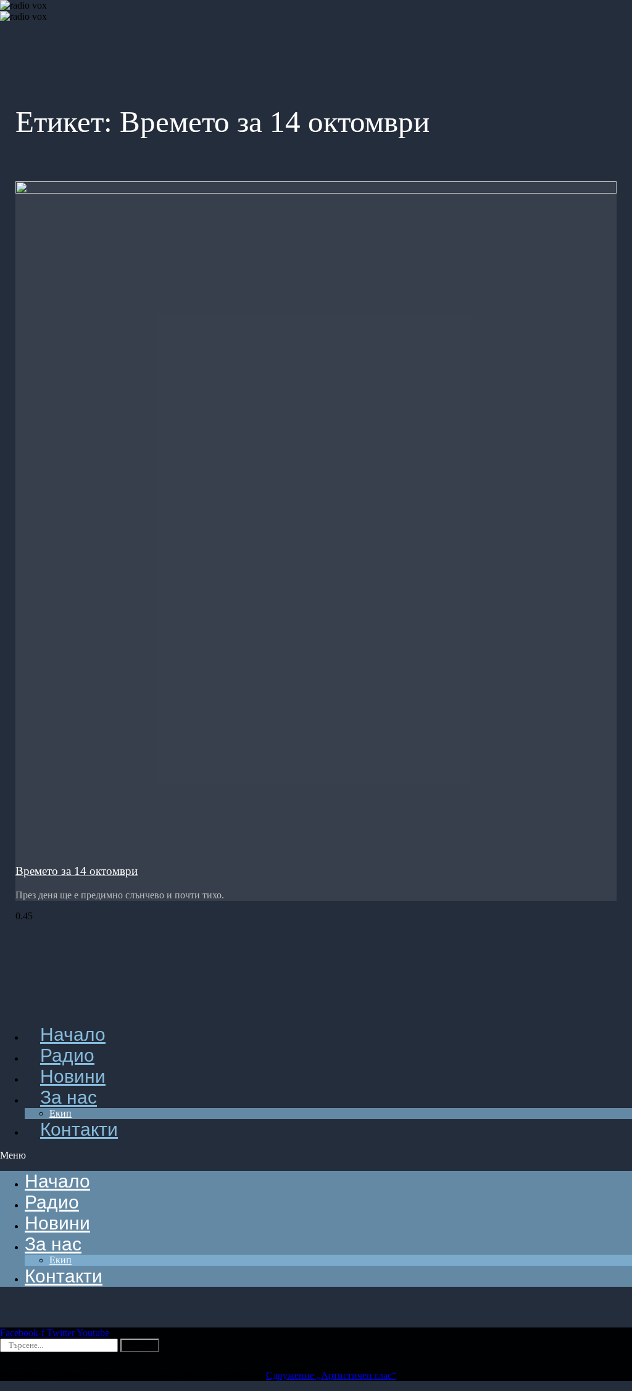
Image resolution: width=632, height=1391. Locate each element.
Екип (60, 1260)
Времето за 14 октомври (76, 870)
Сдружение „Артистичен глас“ (331, 1375)
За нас (68, 1097)
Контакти (79, 1129)
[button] (316, 1155)
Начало (57, 1181)
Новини (57, 1223)
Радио (52, 1202)
